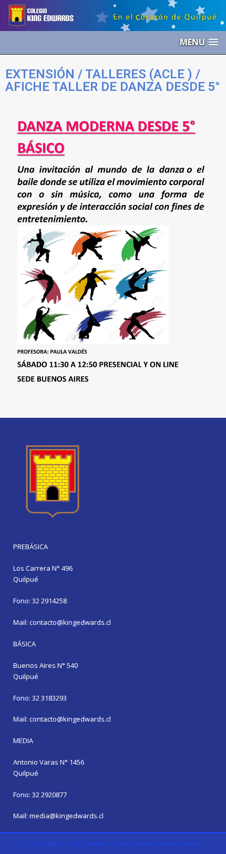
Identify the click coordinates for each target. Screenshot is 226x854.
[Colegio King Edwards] (113, 24)
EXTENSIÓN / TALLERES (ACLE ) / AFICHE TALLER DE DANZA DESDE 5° (112, 80)
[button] (198, 42)
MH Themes (182, 843)
